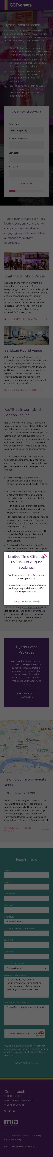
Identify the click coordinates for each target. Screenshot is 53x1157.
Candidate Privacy (12, 1139)
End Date (8, 952)
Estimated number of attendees (19, 928)
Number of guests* (18, 138)
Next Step (26, 183)
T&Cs (7, 1135)
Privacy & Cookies (20, 1135)
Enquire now (22, 601)
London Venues (15, 1104)
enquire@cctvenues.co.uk (22, 1100)
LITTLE (38, 1147)
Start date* (14, 153)
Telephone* (9, 893)
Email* (7, 882)
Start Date (9, 940)
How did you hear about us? (17, 1002)
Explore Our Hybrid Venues (17, 829)
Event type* (14, 124)
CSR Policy (36, 1135)
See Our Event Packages (26, 695)
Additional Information (15, 975)
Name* (7, 870)
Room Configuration (14, 963)
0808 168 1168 (14, 1096)
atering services (32, 607)
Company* (9, 905)
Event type (9, 917)
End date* (13, 167)
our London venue (36, 34)
